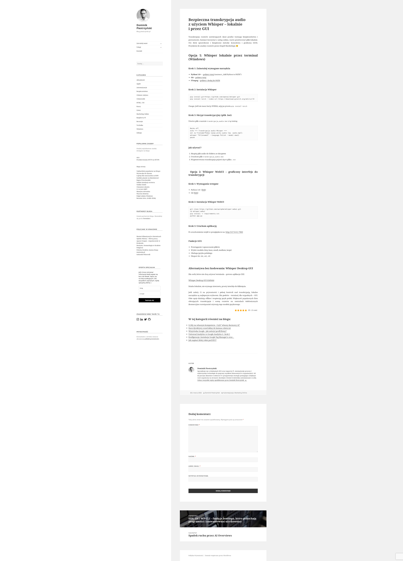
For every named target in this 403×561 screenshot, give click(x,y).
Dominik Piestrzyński (144, 26)
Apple (139, 84)
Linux (139, 110)
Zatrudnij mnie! (142, 43)
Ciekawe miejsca (142, 95)
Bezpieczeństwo (142, 91)
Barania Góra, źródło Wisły (146, 198)
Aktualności (141, 80)
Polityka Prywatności (195, 555)
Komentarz (194, 425)
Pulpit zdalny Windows (145, 196)
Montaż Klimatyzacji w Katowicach (149, 236)
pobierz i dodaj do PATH (210, 80)
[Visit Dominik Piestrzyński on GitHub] (149, 320)
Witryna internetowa (198, 476)
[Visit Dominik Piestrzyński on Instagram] (138, 320)
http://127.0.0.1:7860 (234, 232)
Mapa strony (141, 167)
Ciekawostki (141, 99)
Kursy (139, 106)
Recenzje (140, 121)
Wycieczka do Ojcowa (144, 173)
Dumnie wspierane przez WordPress (218, 555)
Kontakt (139, 51)
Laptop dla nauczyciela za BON (147, 176)
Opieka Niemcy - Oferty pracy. (147, 239)
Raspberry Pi (141, 118)
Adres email (194, 466)
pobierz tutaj (208, 74)
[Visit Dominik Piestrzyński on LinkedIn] (141, 320)
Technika (140, 125)
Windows (140, 129)
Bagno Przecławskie (144, 180)
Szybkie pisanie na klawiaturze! (148, 178)
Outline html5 (141, 185)
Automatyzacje (142, 88)
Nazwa (192, 456)
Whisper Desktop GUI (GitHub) (201, 280)
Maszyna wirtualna (143, 191)
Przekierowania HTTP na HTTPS (148, 160)
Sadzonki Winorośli (143, 254)
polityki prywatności (152, 339)
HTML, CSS (140, 103)
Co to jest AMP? (142, 189)
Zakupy (139, 133)
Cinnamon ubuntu (143, 187)
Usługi (139, 47)
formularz (146, 218)
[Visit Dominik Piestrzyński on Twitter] (145, 320)
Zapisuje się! (149, 300)
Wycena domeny (143, 194)
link (203, 190)
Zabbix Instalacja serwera (146, 182)
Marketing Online (143, 114)
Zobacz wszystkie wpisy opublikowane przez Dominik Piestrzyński (220, 380)
